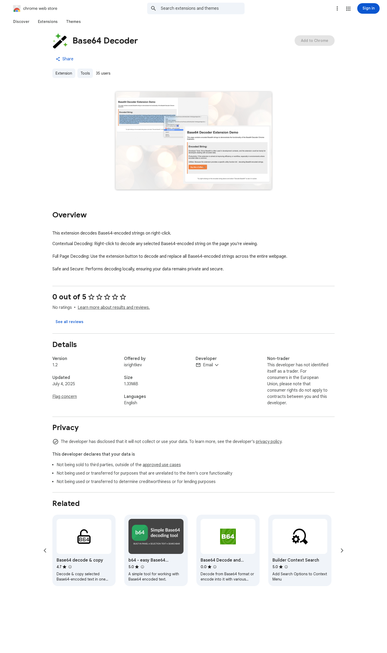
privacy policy (268, 441)
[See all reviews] (69, 321)
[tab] (21, 21)
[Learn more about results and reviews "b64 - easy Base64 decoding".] (142, 567)
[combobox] (203, 8)
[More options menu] (337, 8)
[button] (348, 8)
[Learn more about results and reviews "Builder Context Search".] (286, 567)
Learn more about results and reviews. (114, 307)
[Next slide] (342, 550)
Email (208, 365)
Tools (85, 73)
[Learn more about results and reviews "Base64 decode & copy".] (69, 567)
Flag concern (64, 396)
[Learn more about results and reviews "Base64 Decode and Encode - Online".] (215, 567)
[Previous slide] (45, 550)
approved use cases (162, 464)
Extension (64, 73)
